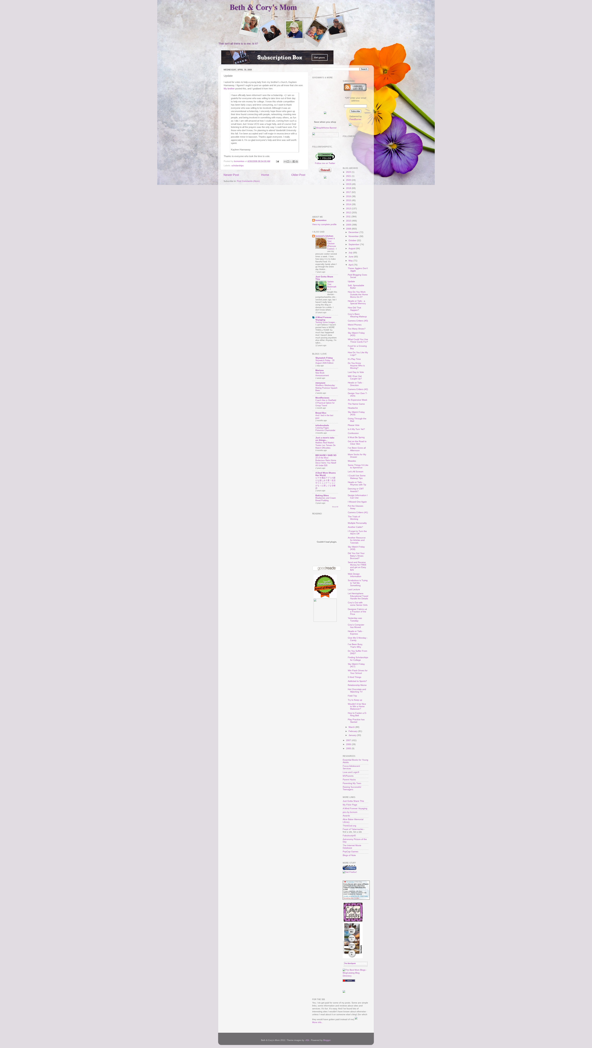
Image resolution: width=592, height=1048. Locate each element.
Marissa (319, 370)
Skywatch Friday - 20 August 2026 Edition (324, 361)
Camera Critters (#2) (358, 389)
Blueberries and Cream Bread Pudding (325, 499)
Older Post (298, 174)
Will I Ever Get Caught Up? (355, 377)
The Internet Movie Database (352, 846)
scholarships (237, 165)
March (352, 727)
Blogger (327, 1040)
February (353, 731)
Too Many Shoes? (357, 329)
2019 (349, 184)
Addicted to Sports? (357, 681)
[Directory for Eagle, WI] (349, 981)
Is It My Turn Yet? (356, 429)
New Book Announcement (322, 374)
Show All (335, 507)
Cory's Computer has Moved (356, 626)
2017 (349, 192)
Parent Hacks (349, 779)
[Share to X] (290, 161)
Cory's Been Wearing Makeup (357, 315)
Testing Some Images (325, 322)
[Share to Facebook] (293, 161)
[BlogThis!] (288, 161)
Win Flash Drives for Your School (358, 671)
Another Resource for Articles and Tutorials (357, 540)
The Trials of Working (354, 517)
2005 (349, 748)
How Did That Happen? (354, 308)
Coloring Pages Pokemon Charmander (325, 429)
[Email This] (285, 161)
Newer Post (231, 174)
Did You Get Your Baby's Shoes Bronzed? (356, 555)
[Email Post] (277, 161)
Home (265, 174)
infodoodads (322, 425)
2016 (349, 196)
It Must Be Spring (356, 437)
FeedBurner (355, 119)
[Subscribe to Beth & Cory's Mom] (355, 90)
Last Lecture (354, 589)
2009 (349, 225)
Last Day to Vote (356, 372)
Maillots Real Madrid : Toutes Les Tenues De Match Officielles (325, 445)
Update (351, 281)
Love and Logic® (351, 772)
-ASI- (307, 1040)
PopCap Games (350, 851)
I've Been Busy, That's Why (355, 645)
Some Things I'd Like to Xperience (358, 466)
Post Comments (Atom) (248, 181)
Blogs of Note (349, 855)
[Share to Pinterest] (296, 161)
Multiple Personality (357, 523)
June (351, 256)
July (351, 252)
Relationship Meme (357, 685)
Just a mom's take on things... (324, 439)
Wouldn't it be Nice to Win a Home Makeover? (357, 706)
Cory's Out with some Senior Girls (358, 603)
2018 (349, 188)
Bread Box (320, 413)
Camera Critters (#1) (358, 512)
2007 (349, 740)
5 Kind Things (354, 677)
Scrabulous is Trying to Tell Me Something (358, 582)
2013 (349, 208)
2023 (349, 172)
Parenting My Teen (352, 783)
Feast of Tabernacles (353, 829)
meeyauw (320, 383)
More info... (317, 1022)
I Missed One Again (357, 502)
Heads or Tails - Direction (355, 384)
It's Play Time (354, 359)
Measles (352, 461)
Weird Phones (355, 325)
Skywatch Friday (324, 358)
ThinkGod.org (349, 826)
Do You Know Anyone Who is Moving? (356, 365)
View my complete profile (324, 224)
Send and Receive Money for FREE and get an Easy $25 (357, 566)
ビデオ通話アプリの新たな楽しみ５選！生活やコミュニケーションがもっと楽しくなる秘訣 (325, 483)
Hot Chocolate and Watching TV (357, 690)
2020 (349, 180)
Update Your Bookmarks (331, 285)
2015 (349, 200)
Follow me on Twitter (325, 163)
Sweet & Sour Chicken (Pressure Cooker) (331, 243)
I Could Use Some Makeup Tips (357, 476)
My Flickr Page (350, 805)
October (353, 240)
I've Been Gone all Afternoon (357, 449)
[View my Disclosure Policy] (356, 1019)
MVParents (348, 776)
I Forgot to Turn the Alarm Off (357, 532)
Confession (353, 433)
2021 (349, 176)
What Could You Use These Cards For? (358, 340)
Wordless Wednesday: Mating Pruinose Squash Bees (326, 388)
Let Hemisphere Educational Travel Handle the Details (358, 596)
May (351, 260)
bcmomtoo (239, 161)
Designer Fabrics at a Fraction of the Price (357, 611)
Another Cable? (355, 527)
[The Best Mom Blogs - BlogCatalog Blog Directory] (356, 976)
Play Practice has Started (356, 720)
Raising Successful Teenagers (352, 788)
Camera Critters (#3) (358, 321)
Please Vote (353, 425)
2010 (349, 221)
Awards (346, 816)
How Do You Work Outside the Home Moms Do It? (358, 294)
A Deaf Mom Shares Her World (325, 474)
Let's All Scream (355, 471)
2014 (349, 204)
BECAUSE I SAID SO (325, 455)
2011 (348, 216)
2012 (349, 212)
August (352, 248)
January (353, 735)
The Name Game (356, 404)
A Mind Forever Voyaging (323, 318)
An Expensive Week (357, 400)
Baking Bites (322, 495)
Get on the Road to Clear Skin (357, 442)
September (354, 244)
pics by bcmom (350, 812)
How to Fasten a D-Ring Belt (357, 714)
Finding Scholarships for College (358, 658)
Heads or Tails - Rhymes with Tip (357, 483)
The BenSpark (350, 963)
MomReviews (322, 398)
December (354, 232)
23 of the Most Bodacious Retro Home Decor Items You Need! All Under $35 (325, 462)
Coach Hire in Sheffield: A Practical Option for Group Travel (326, 403)
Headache (353, 408)
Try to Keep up (355, 700)
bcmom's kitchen (324, 236)
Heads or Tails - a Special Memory (357, 302)
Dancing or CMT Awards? (356, 490)
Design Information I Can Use (358, 496)
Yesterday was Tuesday (355, 619)
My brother (229, 88)
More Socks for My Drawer (357, 455)
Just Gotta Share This (353, 801)
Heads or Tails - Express (355, 632)
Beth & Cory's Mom (263, 6)
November (354, 236)
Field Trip (352, 696)
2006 (349, 744)
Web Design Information (354, 575)
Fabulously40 (349, 835)
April (351, 265)
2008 (349, 229)
